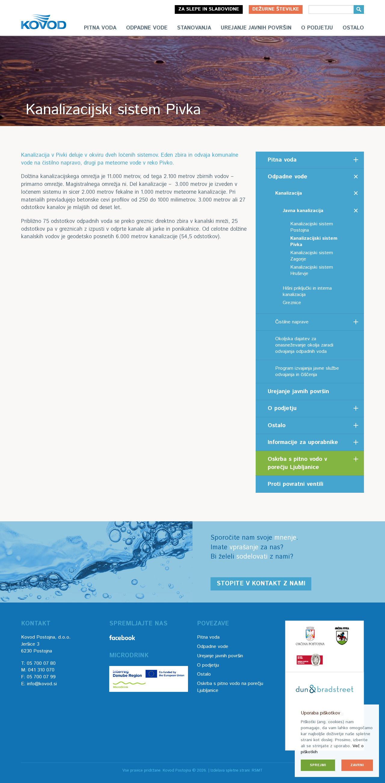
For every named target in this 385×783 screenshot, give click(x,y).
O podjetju (317, 28)
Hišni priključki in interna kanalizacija (307, 291)
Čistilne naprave (292, 322)
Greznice (292, 303)
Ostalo (353, 28)
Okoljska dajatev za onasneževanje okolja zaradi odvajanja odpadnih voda (304, 345)
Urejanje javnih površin (256, 28)
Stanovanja (194, 28)
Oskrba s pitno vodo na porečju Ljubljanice (230, 687)
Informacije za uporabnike (303, 442)
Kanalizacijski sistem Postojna (311, 227)
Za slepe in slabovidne (208, 9)
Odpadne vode (147, 28)
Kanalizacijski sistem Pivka (313, 241)
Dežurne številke (275, 9)
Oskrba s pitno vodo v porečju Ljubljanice (297, 463)
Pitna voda (100, 28)
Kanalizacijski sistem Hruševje (311, 270)
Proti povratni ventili (295, 484)
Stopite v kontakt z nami (261, 583)
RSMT (257, 770)
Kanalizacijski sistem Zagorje (311, 256)
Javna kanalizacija (303, 211)
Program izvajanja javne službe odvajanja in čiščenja (307, 371)
